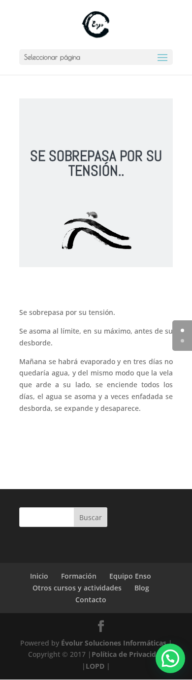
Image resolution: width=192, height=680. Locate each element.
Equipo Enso (130, 576)
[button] (170, 658)
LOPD (95, 666)
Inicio (39, 576)
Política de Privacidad (128, 654)
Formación (78, 576)
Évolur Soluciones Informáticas (113, 643)
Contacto (90, 599)
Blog (141, 587)
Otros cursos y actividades (77, 587)
